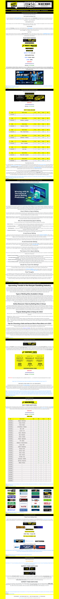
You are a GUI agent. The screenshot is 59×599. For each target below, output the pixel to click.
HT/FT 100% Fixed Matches (21, 551)
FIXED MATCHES (27, 85)
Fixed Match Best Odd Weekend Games (29, 89)
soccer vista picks (46, 591)
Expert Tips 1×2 (15, 381)
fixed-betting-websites (13, 513)
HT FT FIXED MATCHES (44, 10)
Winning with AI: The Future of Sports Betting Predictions (29, 180)
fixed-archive (11, 178)
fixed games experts (16, 591)
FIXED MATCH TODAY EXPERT (29, 339)
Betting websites (14, 10)
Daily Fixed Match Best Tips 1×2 (23, 10)
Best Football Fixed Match (38, 551)
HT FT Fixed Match (45, 85)
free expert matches (41, 176)
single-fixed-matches (12, 486)
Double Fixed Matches (43, 550)
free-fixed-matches (12, 555)
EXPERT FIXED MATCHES (29, 557)
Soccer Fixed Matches (36, 381)
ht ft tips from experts (30, 591)
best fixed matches (10, 176)
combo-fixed (11, 281)
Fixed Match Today (50, 550)
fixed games (18, 85)
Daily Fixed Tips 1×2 (21, 550)
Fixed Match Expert (21, 381)
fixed (46, 519)
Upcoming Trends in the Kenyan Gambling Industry (29, 283)
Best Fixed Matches (28, 381)
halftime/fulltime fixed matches (16, 165)
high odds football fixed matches (35, 85)
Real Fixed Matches (30, 551)
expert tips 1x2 (30, 176)
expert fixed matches (17, 176)
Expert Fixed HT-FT (43, 381)
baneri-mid (11, 337)
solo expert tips (15, 177)
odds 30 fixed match (9, 177)
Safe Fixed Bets (15, 550)
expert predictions (25, 176)
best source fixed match (11, 85)
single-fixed (11, 396)
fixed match (22, 85)
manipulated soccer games (38, 591)
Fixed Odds (18, 512)
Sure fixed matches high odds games (29, 12)
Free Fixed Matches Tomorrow (19, 554)
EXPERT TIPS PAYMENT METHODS (35, 10)
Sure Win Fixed (36, 550)
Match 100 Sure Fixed (28, 554)
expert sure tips (10, 591)
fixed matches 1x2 (23, 591)
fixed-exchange (11, 593)
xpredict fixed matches (11, 395)
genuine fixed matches (42, 164)
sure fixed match (21, 177)
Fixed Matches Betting (29, 487)
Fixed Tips (22, 512)
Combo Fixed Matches (29, 550)
